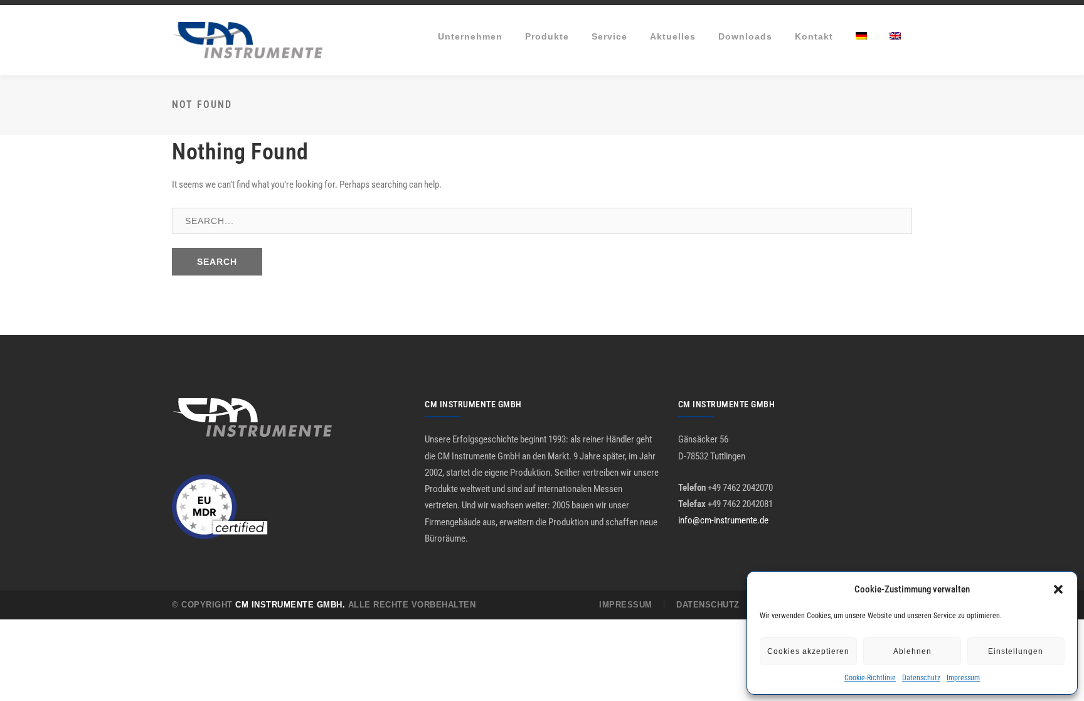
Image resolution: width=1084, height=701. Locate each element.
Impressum (963, 677)
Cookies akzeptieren (808, 651)
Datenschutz (921, 677)
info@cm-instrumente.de (723, 520)
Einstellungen (1015, 651)
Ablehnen (912, 651)
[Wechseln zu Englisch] (895, 36)
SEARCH (217, 262)
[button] (1058, 589)
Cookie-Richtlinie (870, 677)
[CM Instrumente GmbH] (247, 39)
